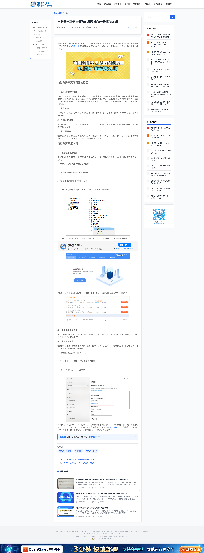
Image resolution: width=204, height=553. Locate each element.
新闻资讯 (117, 4)
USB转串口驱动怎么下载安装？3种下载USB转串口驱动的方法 (161, 94)
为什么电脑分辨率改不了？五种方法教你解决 (160, 136)
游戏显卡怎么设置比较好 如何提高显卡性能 (78, 463)
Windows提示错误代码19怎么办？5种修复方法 (161, 110)
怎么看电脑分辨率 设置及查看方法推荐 (160, 159)
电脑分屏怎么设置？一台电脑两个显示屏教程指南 (160, 144)
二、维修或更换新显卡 (40, 51)
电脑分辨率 (74, 46)
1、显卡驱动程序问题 (40, 31)
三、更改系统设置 (39, 55)
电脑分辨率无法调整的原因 (41, 27)
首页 (99, 4)
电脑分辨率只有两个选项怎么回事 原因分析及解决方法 (160, 174)
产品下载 (107, 4)
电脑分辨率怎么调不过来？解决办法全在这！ (160, 129)
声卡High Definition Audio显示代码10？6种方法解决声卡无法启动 (161, 44)
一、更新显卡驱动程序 (40, 48)
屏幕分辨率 (78, 451)
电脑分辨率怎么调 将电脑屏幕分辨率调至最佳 (160, 189)
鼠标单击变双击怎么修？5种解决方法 (161, 78)
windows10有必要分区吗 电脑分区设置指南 (161, 152)
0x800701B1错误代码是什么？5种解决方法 (161, 70)
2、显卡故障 (37, 34)
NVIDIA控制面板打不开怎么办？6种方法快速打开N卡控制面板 (160, 62)
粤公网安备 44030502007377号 (103, 539)
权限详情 (145, 531)
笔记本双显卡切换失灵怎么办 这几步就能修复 (92, 508)
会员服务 (169, 4)
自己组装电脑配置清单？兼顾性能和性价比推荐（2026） (160, 103)
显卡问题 (61, 13)
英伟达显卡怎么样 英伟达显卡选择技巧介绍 (79, 459)
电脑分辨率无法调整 (65, 451)
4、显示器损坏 (38, 41)
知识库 (127, 4)
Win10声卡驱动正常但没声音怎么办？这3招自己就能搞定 (160, 36)
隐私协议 (137, 531)
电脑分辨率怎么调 (38, 45)
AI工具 (147, 4)
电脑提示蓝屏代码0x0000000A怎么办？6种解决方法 (161, 53)
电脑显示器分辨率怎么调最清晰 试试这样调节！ (160, 197)
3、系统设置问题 (39, 38)
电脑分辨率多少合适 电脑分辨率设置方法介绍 (160, 182)
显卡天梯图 (158, 4)
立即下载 (123, 245)
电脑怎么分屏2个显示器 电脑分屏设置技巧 (161, 167)
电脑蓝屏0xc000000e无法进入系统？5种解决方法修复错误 (161, 85)
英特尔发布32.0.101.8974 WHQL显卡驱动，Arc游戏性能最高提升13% (101, 493)
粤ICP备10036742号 (97, 536)
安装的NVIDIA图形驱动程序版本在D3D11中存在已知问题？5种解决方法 (102, 479)
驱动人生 (99, 238)
